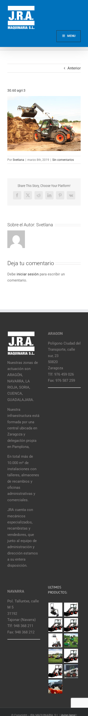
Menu (71, 36)
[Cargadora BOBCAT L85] (55, 625)
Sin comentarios (63, 160)
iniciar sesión (28, 274)
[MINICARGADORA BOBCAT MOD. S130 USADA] (71, 671)
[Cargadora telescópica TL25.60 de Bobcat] (55, 640)
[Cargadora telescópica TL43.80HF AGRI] (55, 686)
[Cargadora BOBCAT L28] (71, 655)
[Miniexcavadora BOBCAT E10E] (55, 610)
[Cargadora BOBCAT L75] (71, 625)
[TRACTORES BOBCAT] (55, 655)
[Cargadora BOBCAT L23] (55, 671)
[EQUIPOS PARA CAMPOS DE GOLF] (71, 640)
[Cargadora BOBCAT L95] (71, 609)
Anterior (74, 68)
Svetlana (18, 160)
